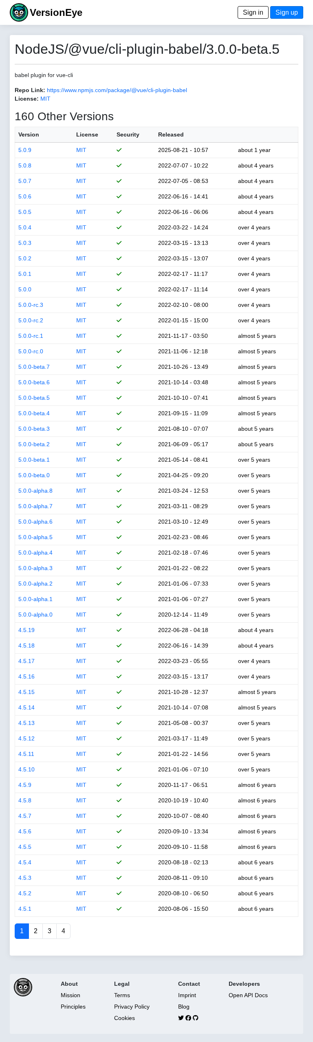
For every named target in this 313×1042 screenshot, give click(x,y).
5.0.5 (24, 212)
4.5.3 (24, 878)
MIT (45, 98)
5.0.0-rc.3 (30, 305)
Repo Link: (30, 90)
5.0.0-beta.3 (34, 428)
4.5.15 (26, 692)
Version (28, 134)
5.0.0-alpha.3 (35, 568)
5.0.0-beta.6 (34, 382)
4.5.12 (26, 738)
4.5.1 (24, 908)
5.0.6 (24, 196)
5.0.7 (24, 181)
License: (27, 98)
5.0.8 (24, 165)
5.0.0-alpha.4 (35, 552)
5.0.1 (24, 274)
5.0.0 (24, 289)
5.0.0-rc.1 (30, 336)
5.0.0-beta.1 (34, 459)
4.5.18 (26, 645)
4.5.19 (26, 630)
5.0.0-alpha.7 (35, 506)
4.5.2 (24, 893)
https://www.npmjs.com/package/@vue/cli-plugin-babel (117, 90)
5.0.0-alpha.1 (35, 599)
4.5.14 (26, 707)
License (87, 134)
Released (171, 134)
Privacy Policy (132, 1006)
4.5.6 (24, 831)
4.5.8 (24, 800)
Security (128, 134)
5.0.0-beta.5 (34, 397)
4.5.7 (24, 816)
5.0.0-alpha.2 (35, 583)
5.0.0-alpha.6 (35, 521)
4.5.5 (24, 847)
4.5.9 (24, 785)
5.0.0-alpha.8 (35, 490)
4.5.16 (26, 676)
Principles (73, 1006)
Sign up (287, 12)
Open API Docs (248, 995)
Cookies (124, 1018)
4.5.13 (26, 723)
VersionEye (56, 12)
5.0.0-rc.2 (30, 320)
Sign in (253, 12)
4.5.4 (24, 862)
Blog (184, 1006)
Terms (122, 995)
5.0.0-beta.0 (34, 475)
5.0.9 (24, 150)
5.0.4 (24, 227)
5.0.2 (24, 258)
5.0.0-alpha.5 (35, 537)
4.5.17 (26, 661)
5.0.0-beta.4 (34, 413)
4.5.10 (26, 769)
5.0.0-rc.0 (30, 351)
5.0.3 (24, 243)
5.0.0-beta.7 (34, 366)
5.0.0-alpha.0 (35, 614)
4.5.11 (26, 754)
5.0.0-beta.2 (34, 444)
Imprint (187, 995)
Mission (70, 995)
